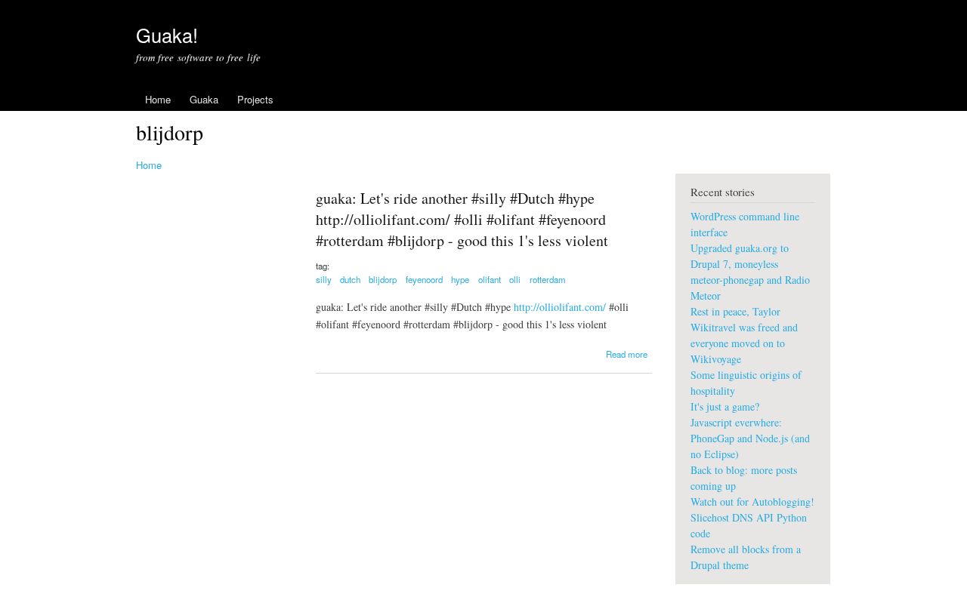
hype (460, 279)
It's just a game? (724, 406)
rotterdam (548, 279)
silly (324, 279)
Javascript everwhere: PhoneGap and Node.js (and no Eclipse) (750, 438)
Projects (255, 99)
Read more (626, 354)
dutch (350, 279)
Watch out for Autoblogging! (752, 501)
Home (158, 99)
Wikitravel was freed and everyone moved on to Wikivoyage (744, 343)
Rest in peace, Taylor (735, 311)
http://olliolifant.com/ (560, 307)
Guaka (204, 99)
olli (515, 279)
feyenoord (424, 279)
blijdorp (383, 279)
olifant (489, 279)
